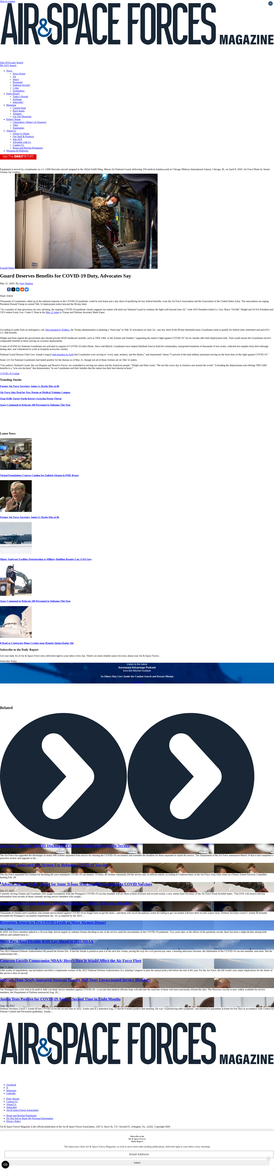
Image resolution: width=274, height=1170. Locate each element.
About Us (11, 130)
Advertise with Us (22, 142)
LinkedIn (11, 1093)
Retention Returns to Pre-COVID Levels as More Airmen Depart (53, 922)
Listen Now (137, 682)
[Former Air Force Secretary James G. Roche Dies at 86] (16, 511)
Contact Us (18, 145)
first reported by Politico (57, 329)
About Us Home (21, 133)
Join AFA (5, 62)
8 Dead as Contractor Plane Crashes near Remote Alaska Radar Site (37, 643)
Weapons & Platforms (17, 150)
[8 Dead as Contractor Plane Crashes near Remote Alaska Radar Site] (16, 637)
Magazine (11, 105)
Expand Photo (7, 268)
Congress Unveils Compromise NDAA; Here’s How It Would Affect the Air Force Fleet (70, 961)
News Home (19, 73)
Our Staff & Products (23, 136)
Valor (15, 125)
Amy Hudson (26, 283)
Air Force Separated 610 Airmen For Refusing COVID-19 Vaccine (54, 865)
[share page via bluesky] (27, 290)
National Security (21, 85)
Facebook (11, 1084)
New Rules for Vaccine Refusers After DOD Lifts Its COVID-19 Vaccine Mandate (66, 903)
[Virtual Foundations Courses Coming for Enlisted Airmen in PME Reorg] (16, 469)
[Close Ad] (268, 1158)
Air (14, 76)
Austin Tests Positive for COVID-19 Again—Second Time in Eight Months (60, 999)
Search (19, 62)
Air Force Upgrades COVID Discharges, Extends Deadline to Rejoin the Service (65, 846)
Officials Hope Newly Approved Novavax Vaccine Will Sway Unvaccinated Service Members (75, 980)
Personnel (18, 82)
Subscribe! (18, 102)
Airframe (17, 99)
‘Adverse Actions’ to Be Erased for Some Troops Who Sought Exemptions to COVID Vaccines (76, 884)
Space (16, 79)
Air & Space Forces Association (22, 1110)
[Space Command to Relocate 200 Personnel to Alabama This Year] (16, 595)
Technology (19, 90)
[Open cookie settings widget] (5, 1164)
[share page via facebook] (9, 290)
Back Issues (19, 110)
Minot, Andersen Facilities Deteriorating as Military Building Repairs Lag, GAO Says (46, 559)
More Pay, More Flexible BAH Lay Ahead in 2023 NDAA (46, 941)
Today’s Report (20, 96)
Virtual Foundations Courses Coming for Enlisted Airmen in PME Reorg (39, 475)
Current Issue (19, 108)
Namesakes (18, 128)
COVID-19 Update (10, 373)
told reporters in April (63, 354)
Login (13, 62)
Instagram (11, 1090)
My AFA (4, 65)
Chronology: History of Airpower (29, 122)
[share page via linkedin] (18, 290)
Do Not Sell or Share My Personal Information (29, 1118)
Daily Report (12, 93)
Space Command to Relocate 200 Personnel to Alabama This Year (35, 601)
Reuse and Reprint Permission (28, 148)
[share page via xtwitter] (13, 290)
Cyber (16, 88)
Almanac (17, 113)
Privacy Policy (13, 1121)
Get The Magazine (22, 116)
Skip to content (7, 1)
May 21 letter (52, 312)
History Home (13, 119)
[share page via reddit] (22, 290)
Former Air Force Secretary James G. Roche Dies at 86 (29, 517)
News (9, 70)
